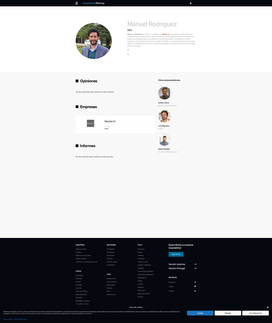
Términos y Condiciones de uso (86, 262)
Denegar (228, 313)
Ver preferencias (255, 313)
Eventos (109, 288)
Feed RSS (79, 297)
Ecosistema (111, 252)
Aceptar (200, 313)
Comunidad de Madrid (145, 271)
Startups (110, 258)
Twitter (171, 286)
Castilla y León (143, 262)
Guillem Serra (163, 103)
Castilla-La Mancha (144, 265)
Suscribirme (176, 254)
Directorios (79, 275)
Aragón (140, 252)
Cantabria (141, 258)
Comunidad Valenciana (145, 274)
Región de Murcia (144, 293)
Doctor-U (110, 121)
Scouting (79, 285)
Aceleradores (111, 278)
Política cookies (8, 319)
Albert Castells (164, 149)
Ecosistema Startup (82, 304)
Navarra (140, 297)
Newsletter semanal (82, 301)
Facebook (172, 282)
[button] (268, 307)
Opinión (78, 282)
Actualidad (110, 249)
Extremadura (142, 278)
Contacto (79, 252)
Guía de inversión (82, 291)
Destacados (111, 285)
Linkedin (171, 291)
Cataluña (141, 268)
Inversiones (111, 265)
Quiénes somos (81, 249)
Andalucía (141, 249)
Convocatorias (112, 282)
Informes (79, 278)
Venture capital (112, 262)
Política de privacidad (20, 319)
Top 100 (78, 288)
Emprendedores (81, 294)
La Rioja (140, 284)
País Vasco (141, 290)
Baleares (141, 287)
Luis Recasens (163, 126)
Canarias (141, 255)
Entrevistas (110, 255)
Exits (108, 291)
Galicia (140, 281)
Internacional (111, 294)
